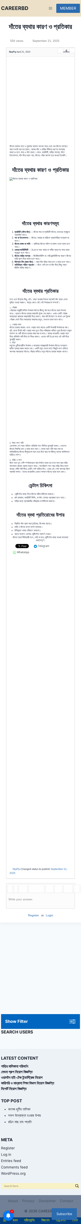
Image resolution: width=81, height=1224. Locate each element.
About (13, 1201)
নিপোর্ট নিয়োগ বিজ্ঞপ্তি (14, 1088)
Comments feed (14, 1167)
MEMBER (68, 8)
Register (33, 915)
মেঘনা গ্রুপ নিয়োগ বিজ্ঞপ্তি (17, 1072)
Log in (6, 1154)
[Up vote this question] (60, 50)
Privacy (28, 1201)
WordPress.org (13, 1173)
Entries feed (11, 1161)
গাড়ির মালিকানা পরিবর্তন (14, 1066)
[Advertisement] (40, 101)
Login (49, 915)
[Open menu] (50, 8)
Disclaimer (47, 1201)
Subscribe (64, 1214)
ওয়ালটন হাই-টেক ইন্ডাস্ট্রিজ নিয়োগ (22, 1077)
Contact (66, 1201)
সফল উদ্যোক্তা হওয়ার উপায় (24, 1115)
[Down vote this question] (72, 50)
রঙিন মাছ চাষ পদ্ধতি (20, 1122)
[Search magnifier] (77, 1186)
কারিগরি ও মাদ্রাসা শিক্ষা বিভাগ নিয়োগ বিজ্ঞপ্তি (27, 1083)
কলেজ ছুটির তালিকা (19, 1109)
